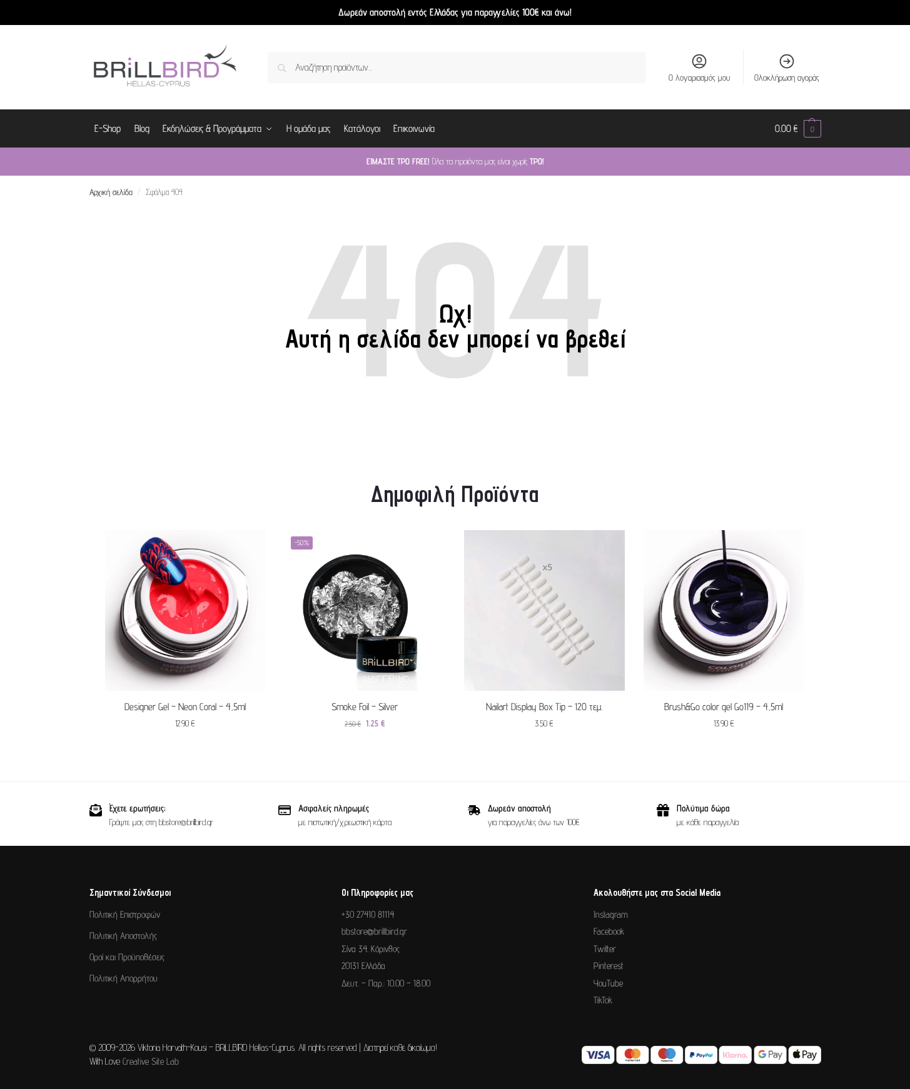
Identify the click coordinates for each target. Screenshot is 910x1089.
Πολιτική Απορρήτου (123, 978)
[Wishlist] (247, 548)
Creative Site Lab (151, 1061)
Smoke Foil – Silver (364, 707)
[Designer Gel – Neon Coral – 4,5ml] (185, 610)
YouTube (608, 983)
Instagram (611, 914)
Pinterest (609, 965)
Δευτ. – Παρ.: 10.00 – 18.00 (385, 983)
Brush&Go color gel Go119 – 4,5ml (723, 707)
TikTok (603, 1000)
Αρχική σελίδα (111, 192)
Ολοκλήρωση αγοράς (786, 78)
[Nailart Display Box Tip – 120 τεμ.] (544, 610)
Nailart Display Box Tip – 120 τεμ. (544, 707)
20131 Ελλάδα (363, 965)
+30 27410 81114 (367, 914)
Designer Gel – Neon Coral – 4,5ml (185, 707)
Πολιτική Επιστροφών (124, 914)
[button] (798, 129)
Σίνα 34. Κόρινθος (370, 948)
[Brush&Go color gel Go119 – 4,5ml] (724, 610)
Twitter (605, 948)
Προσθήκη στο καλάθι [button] (185, 750)
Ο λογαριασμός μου (699, 78)
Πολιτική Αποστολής (123, 935)
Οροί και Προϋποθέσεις (126, 956)
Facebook (609, 931)
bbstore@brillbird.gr (374, 931)
